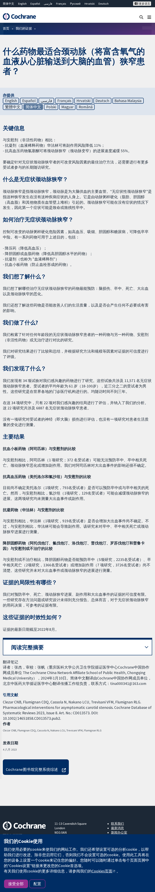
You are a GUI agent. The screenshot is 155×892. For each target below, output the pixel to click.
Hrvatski (90, 3)
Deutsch (103, 3)
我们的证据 (24, 28)
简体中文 (8, 3)
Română (86, 106)
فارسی (48, 3)
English (22, 3)
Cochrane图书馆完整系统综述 (32, 769)
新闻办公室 (119, 832)
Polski (51, 106)
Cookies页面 (102, 871)
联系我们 (117, 824)
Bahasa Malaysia (127, 100)
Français (61, 3)
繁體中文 (12, 106)
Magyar (67, 106)
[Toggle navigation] (149, 17)
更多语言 (144, 3)
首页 (6, 28)
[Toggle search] (141, 17)
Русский (75, 3)
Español (35, 3)
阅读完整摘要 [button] (27, 647)
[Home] (19, 16)
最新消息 (117, 828)
